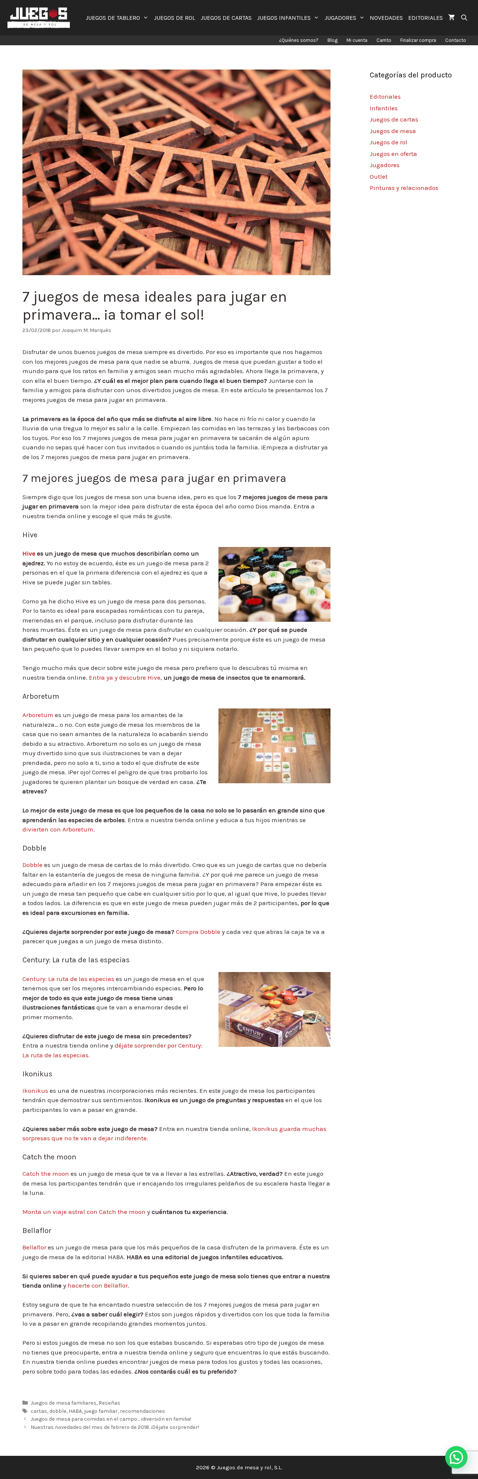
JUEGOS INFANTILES (284, 17)
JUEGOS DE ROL (174, 17)
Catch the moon (45, 1173)
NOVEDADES (386, 17)
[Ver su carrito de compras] (451, 18)
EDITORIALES (425, 17)
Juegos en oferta (393, 153)
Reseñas (109, 1403)
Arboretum (37, 715)
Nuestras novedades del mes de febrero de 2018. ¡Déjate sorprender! (115, 1427)
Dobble (32, 864)
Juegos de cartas (394, 119)
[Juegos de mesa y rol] (40, 18)
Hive (28, 553)
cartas (39, 1411)
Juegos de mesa (393, 131)
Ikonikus (35, 1090)
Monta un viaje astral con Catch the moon (84, 1211)
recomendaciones (142, 1411)
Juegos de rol (388, 142)
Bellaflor (34, 1247)
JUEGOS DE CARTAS (226, 17)
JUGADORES (340, 17)
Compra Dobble (198, 931)
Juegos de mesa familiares (63, 1403)
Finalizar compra (418, 40)
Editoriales (385, 96)
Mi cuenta (357, 40)
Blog (333, 40)
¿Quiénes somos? (299, 40)
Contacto (455, 40)
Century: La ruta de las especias (68, 979)
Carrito (383, 40)
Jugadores (385, 165)
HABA (75, 1411)
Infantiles (384, 108)
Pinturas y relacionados (404, 187)
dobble (57, 1411)
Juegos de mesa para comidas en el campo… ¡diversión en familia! (111, 1419)
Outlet (379, 176)
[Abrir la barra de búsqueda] (464, 18)
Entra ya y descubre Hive (125, 677)
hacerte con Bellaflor (98, 1285)
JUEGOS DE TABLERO (113, 17)
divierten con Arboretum (57, 829)
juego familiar (101, 1411)
